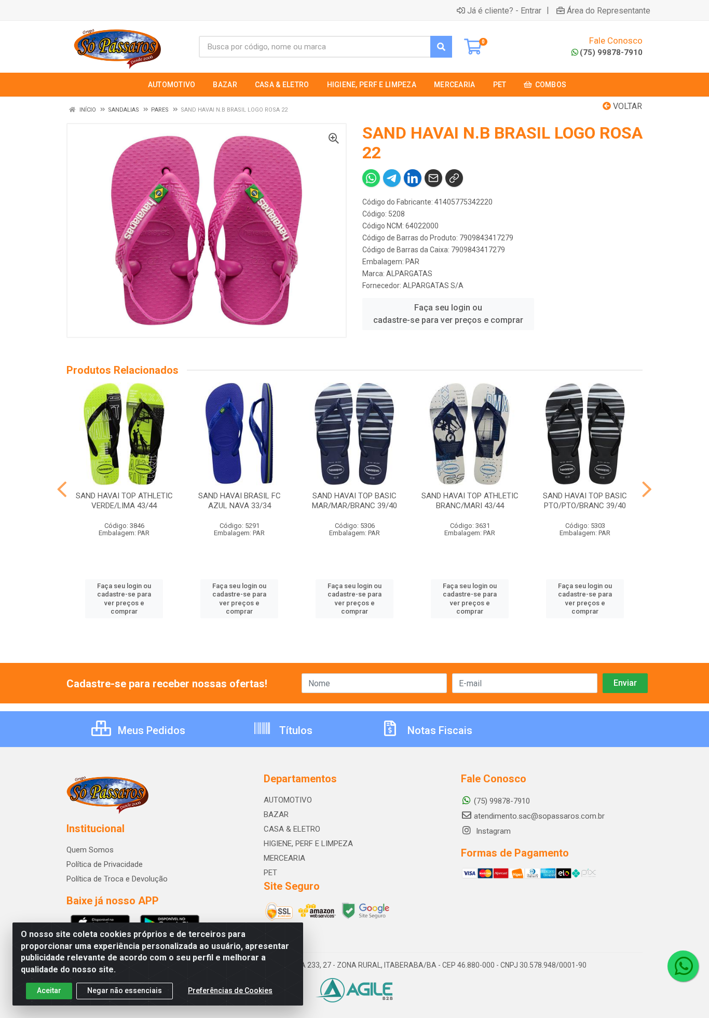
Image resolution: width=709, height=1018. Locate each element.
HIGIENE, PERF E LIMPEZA (308, 843)
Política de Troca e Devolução (117, 879)
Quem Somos (90, 849)
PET (270, 872)
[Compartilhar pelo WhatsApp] (371, 178)
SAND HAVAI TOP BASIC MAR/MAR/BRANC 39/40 (354, 500)
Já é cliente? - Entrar (504, 10)
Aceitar (49, 990)
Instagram (492, 831)
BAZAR (276, 814)
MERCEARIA (284, 858)
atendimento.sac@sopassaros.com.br (539, 816)
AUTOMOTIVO (288, 800)
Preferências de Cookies (230, 990)
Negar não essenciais (124, 990)
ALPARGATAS (409, 273)
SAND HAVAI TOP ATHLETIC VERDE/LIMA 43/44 (124, 500)
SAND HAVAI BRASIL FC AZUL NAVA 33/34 (239, 500)
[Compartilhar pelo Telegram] (392, 178)
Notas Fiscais (438, 730)
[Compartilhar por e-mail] (433, 178)
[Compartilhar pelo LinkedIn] (412, 178)
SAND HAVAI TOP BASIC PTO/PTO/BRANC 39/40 (585, 500)
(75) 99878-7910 (611, 52)
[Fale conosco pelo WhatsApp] (683, 966)
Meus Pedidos (150, 730)
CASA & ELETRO (292, 829)
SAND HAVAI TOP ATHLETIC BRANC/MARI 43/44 (470, 500)
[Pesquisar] (441, 47)
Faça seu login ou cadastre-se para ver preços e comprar (448, 314)
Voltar (626, 106)
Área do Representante (608, 10)
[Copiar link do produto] (454, 178)
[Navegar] (62, 489)
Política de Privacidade (104, 864)
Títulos (294, 730)
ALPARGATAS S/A (433, 285)
